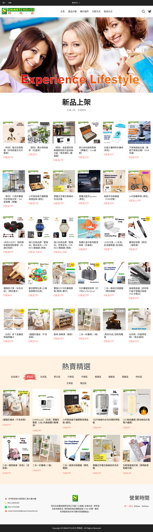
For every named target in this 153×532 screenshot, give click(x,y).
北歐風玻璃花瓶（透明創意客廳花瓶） (136, 466)
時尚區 (139, 376)
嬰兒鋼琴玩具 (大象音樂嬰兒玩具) (38, 289)
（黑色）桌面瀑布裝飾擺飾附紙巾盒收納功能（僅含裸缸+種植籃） (63, 151)
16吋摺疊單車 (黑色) (138, 196)
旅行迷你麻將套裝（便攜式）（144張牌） (87, 150)
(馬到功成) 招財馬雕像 (113, 336)
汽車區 (71, 376)
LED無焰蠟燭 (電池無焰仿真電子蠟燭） (136, 421)
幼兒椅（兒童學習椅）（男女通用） (137, 336)
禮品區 (83, 383)
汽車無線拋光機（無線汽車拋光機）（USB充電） (139, 150)
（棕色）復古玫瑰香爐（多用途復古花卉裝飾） (13, 150)
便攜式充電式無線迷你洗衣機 (63, 197)
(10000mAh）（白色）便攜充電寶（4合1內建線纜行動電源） (46, 422)
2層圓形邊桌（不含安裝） (38, 336)
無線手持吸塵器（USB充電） (111, 197)
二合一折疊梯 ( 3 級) (88, 334)
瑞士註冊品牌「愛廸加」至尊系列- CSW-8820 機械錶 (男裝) (63, 245)
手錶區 (84, 376)
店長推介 (15, 376)
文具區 (69, 383)
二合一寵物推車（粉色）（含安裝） (15, 466)
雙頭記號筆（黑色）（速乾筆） (138, 243)
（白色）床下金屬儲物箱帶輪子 (13, 336)
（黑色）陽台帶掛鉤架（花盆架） (38, 149)
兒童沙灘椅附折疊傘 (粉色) (113, 149)
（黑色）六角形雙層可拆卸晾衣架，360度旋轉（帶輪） (13, 199)
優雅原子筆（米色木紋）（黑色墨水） (13, 289)
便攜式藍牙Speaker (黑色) (88, 197)
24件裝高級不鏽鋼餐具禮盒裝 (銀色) (38, 197)
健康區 (98, 376)
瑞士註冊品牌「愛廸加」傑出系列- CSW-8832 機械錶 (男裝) (38, 245)
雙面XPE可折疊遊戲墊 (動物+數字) (63, 289)
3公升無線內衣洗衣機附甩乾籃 (106, 421)
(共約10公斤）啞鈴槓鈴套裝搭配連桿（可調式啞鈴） (14, 245)
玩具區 (43, 376)
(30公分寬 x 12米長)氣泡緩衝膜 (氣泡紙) (113, 243)
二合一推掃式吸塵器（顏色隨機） (113, 289)
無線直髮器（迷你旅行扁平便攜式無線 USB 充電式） (138, 291)
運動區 (111, 376)
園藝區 (125, 376)
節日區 (57, 376)
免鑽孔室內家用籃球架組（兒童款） (88, 243)
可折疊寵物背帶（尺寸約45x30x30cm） (88, 289)
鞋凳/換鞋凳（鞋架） (64, 334)
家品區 (30, 376)
